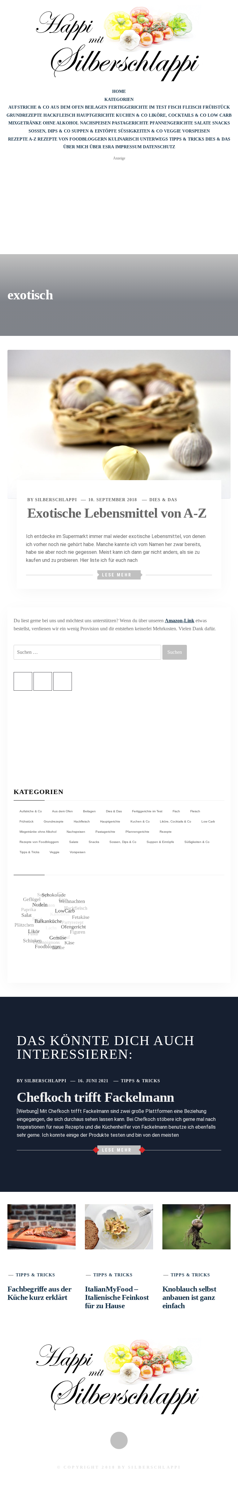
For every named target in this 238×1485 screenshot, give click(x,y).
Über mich (75, 147)
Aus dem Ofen (67, 107)
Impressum (128, 147)
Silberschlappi (56, 499)
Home (119, 91)
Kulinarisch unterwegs (138, 139)
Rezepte (166, 1226)
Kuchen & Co (132, 115)
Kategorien (119, 99)
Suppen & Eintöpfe (94, 131)
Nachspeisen (95, 123)
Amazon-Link (179, 620)
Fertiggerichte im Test (137, 107)
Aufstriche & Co (28, 107)
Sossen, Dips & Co (49, 131)
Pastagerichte (130, 123)
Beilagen (96, 107)
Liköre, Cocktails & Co (177, 115)
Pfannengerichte (171, 123)
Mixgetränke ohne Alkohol (43, 123)
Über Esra (102, 147)
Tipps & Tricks (186, 139)
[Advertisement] (119, 207)
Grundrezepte (24, 115)
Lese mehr (117, 574)
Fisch (174, 107)
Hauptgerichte (96, 115)
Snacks (221, 123)
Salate (202, 123)
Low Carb (219, 115)
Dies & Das (217, 139)
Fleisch (192, 107)
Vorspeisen (196, 131)
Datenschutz (159, 147)
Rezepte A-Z (22, 139)
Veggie (172, 131)
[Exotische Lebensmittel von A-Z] (119, 423)
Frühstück (216, 107)
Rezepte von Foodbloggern (72, 139)
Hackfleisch (59, 115)
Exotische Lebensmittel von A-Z (116, 513)
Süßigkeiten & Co (140, 131)
